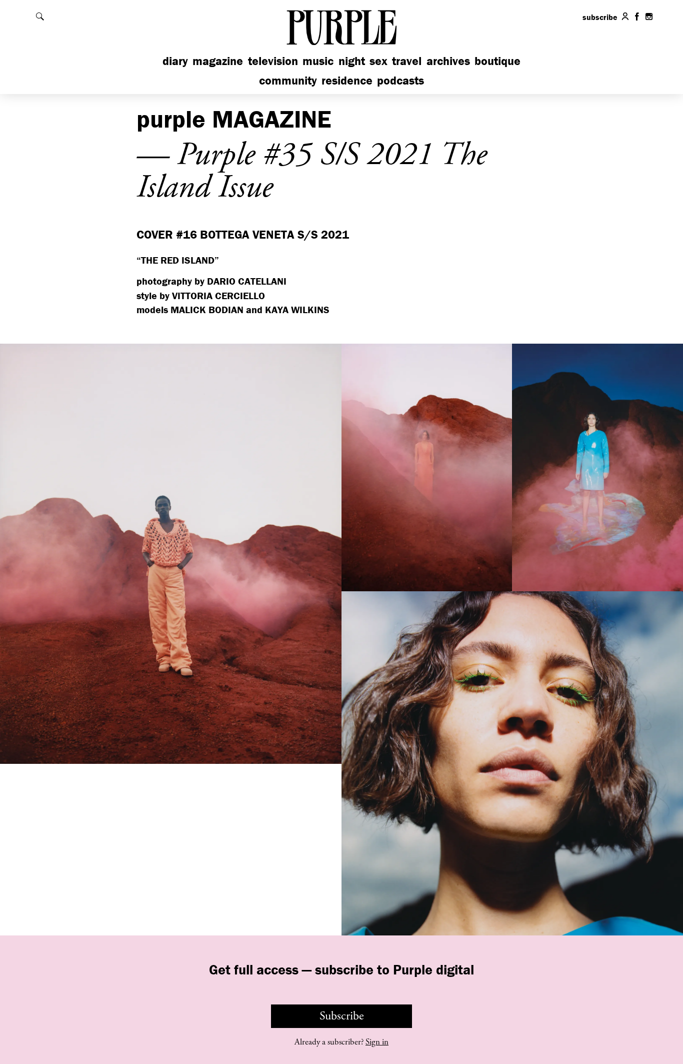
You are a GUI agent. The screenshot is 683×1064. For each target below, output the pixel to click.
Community (288, 80)
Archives (448, 61)
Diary (175, 61)
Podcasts (400, 80)
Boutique (497, 61)
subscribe (600, 17)
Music (318, 61)
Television (273, 61)
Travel (407, 61)
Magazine (217, 61)
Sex (379, 61)
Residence (347, 80)
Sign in (377, 1041)
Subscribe (342, 1015)
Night (351, 61)
